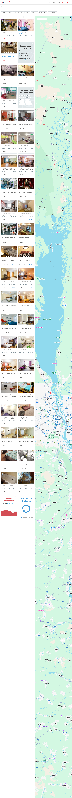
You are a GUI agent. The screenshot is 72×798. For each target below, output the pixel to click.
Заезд (4, 12)
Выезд (10, 12)
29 (29, 518)
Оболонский (22, 99)
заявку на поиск (10, 503)
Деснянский (22, 97)
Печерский (27, 99)
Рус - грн (47, 2)
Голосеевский (22, 95)
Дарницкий (28, 95)
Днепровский (27, 97)
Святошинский (28, 101)
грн (5, 38)
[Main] (5, 2)
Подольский (22, 101)
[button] (70, 17)
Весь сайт (53, 2)
